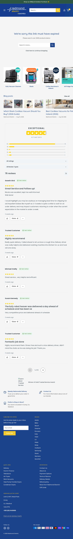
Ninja (36, 445)
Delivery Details (45, 479)
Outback (38, 448)
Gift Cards (43, 487)
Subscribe (9, 433)
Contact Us (43, 468)
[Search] (58, 10)
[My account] (64, 10)
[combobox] (42, 10)
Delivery (6, 468)
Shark (37, 453)
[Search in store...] (52, 45)
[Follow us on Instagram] (8, 528)
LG (36, 439)
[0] (68, 10)
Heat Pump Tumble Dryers (13, 482)
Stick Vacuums (9, 479)
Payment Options (46, 473)
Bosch (37, 426)
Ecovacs (37, 431)
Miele (36, 442)
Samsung (38, 450)
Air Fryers (7, 476)
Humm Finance (9, 471)
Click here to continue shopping (36, 51)
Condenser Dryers (10, 485)
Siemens (38, 456)
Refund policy (44, 482)
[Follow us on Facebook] (5, 528)
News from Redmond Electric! (50, 485)
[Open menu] (4, 10)
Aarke (37, 420)
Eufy (36, 434)
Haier (36, 437)
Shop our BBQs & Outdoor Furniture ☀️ (36, 2)
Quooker (38, 459)
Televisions (7, 473)
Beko (36, 423)
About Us (43, 471)
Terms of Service (45, 476)
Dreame (37, 428)
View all (67, 96)
